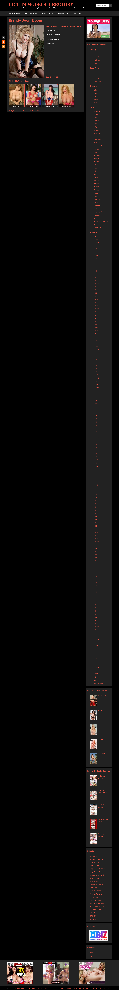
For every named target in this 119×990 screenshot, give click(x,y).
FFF (95, 677)
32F (95, 290)
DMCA (95, 988)
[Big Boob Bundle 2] (20, 983)
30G (95, 252)
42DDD (96, 608)
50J (95, 671)
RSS (91, 953)
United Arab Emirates (101, 221)
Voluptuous (97, 81)
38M (95, 557)
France (96, 152)
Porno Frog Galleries (97, 903)
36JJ (95, 476)
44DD (96, 636)
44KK (95, 652)
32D (95, 277)
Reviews (63, 13)
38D (95, 504)
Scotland (97, 206)
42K (95, 630)
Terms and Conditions (85, 988)
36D (95, 431)
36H (95, 463)
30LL (95, 271)
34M (95, 416)
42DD (95, 605)
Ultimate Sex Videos (97, 913)
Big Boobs (14, 111)
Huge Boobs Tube (96, 872)
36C (95, 428)
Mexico (96, 180)
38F (95, 523)
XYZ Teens (93, 919)
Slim (95, 75)
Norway (96, 190)
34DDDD (97, 353)
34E (95, 356)
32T (95, 334)
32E (95, 287)
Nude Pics (93, 888)
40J (95, 595)
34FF (95, 365)
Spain (95, 209)
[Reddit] (3, 42)
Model (25, 111)
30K (95, 268)
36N (95, 494)
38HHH (96, 542)
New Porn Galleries (96, 884)
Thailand (97, 215)
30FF (95, 249)
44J (95, 649)
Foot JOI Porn (94, 866)
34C (95, 340)
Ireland (96, 165)
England (96, 149)
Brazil (95, 124)
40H (95, 592)
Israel (95, 168)
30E (95, 246)
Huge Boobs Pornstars (97, 869)
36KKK (96, 485)
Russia (96, 202)
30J (95, 261)
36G (95, 457)
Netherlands (98, 187)
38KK (95, 554)
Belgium (96, 121)
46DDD (96, 655)
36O (95, 498)
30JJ (95, 265)
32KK (95, 324)
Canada (96, 130)
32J (95, 315)
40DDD (96, 570)
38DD (95, 507)
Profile (29, 111)
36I (95, 469)
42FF (95, 617)
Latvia (96, 177)
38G (95, 529)
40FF (95, 583)
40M (95, 601)
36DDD (96, 438)
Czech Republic (99, 139)
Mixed (96, 99)
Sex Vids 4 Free (95, 910)
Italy (95, 171)
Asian (95, 90)
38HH (96, 538)
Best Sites (48, 13)
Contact (110, 988)
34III (95, 394)
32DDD (96, 283)
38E (95, 513)
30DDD (96, 243)
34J (95, 397)
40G (95, 586)
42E (95, 611)
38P (95, 561)
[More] (3, 46)
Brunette (20, 111)
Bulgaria (96, 127)
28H (95, 236)
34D (95, 343)
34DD (96, 346)
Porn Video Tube (95, 900)
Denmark (97, 143)
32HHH (96, 309)
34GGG (96, 378)
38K (95, 551)
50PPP (96, 674)
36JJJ (96, 479)
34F (95, 362)
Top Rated (15, 13)
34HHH (96, 387)
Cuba (95, 136)
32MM (96, 328)
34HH (96, 384)
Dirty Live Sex (94, 862)
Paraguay (97, 193)
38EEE (96, 520)
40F (95, 579)
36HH (96, 466)
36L (95, 488)
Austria (96, 114)
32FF (95, 293)
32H (95, 302)
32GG (96, 299)
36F (95, 450)
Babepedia (93, 856)
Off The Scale (98, 683)
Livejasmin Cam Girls (97, 875)
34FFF (96, 368)
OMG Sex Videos (96, 891)
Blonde (96, 54)
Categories (47, 988)
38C (95, 501)
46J (95, 664)
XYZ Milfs (93, 916)
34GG (96, 375)
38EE (95, 516)
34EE (95, 359)
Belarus (96, 117)
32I (95, 312)
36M (95, 491)
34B (95, 337)
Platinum (97, 60)
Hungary (96, 161)
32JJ (95, 318)
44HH (96, 646)
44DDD (96, 639)
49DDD (96, 668)
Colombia (97, 133)
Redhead (97, 63)
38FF (95, 526)
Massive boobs (95, 878)
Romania (97, 199)
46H (95, 658)
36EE (95, 444)
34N (95, 422)
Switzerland (98, 212)
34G (95, 372)
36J (95, 472)
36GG (96, 460)
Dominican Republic (100, 146)
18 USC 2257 (102, 988)
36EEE (96, 447)
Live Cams (77, 13)
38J (95, 545)
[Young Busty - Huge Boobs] (98, 37)
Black (95, 93)
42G (95, 620)
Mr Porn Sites (94, 881)
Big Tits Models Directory (40, 4)
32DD (95, 280)
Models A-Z (32, 13)
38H (95, 535)
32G (95, 296)
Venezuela (97, 228)
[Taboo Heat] (92, 983)
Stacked (34, 111)
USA (95, 224)
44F (95, 642)
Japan (96, 174)
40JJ (95, 598)
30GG (96, 255)
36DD (96, 435)
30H (95, 258)
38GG (96, 532)
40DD (96, 567)
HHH (95, 680)
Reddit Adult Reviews (97, 906)
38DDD (96, 510)
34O (95, 425)
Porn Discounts (95, 897)
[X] (3, 37)
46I (95, 661)
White (39, 111)
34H (95, 381)
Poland (96, 196)
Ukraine (96, 218)
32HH (96, 306)
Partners (75, 988)
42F (95, 614)
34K (95, 406)
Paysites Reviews (96, 894)
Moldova (97, 184)
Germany (97, 155)
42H (95, 623)
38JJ (95, 548)
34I (95, 391)
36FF (95, 453)
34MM (96, 419)
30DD (96, 239)
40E (95, 573)
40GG (96, 589)
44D (95, 633)
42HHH (96, 627)
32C (95, 274)
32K (95, 321)
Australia (97, 111)
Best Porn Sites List (96, 859)
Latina (96, 96)
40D (95, 564)
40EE (95, 576)
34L (95, 413)
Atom (91, 956)
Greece (96, 158)
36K (95, 482)
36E (95, 441)
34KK (95, 409)
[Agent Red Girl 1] (56, 983)
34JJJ (96, 403)
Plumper (96, 72)
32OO (96, 331)
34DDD (96, 350)
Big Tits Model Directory (18, 988)
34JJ (95, 400)
